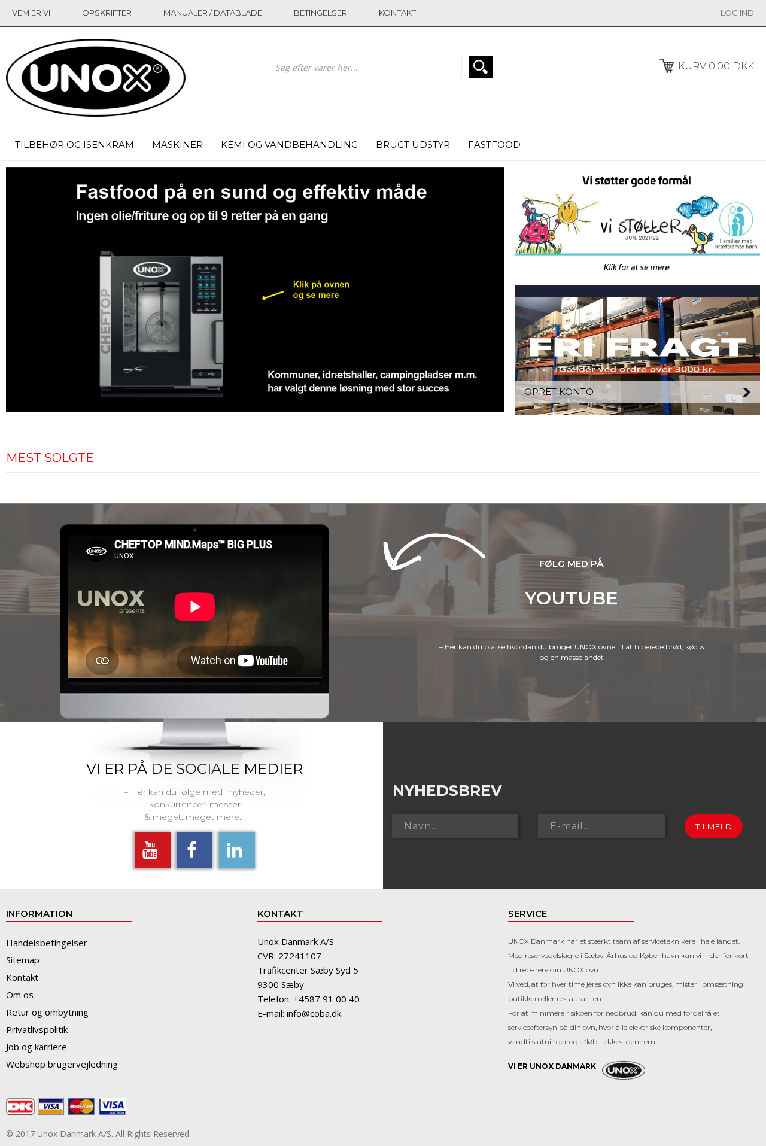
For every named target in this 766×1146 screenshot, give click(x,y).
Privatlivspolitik (37, 1029)
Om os (20, 995)
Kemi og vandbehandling (289, 144)
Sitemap (22, 960)
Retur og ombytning (47, 1012)
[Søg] (481, 67)
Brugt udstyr (413, 144)
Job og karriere (36, 1047)
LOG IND (737, 12)
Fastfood (494, 144)
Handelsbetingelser (46, 943)
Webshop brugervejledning (62, 1064)
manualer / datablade (212, 12)
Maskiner (177, 144)
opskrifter (107, 12)
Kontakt (22, 977)
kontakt (397, 12)
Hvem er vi (28, 12)
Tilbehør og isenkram (74, 144)
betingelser (320, 12)
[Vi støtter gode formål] (637, 226)
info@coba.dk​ (314, 1013)
